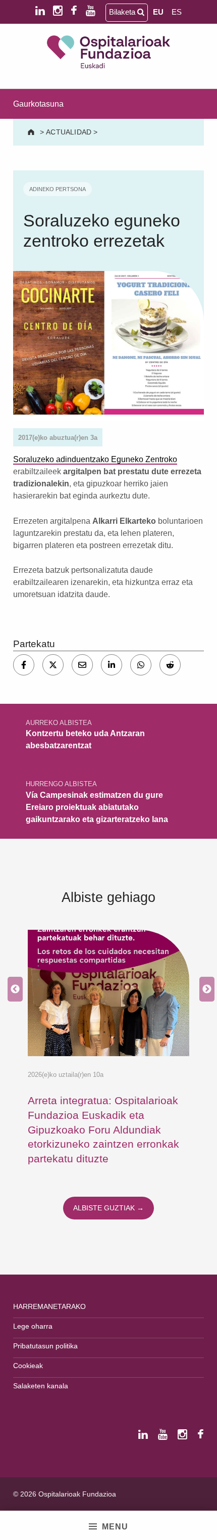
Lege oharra (32, 1326)
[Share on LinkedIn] (111, 664)
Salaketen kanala (40, 1386)
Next (204, 989)
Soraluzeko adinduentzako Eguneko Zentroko (95, 459)
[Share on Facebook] (23, 664)
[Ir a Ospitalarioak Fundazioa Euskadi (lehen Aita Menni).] (32, 132)
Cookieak (28, 1366)
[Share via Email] (82, 664)
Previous (13, 989)
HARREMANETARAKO (49, 1306)
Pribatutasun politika (45, 1346)
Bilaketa (123, 12)
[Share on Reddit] (170, 664)
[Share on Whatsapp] (140, 664)
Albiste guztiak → (108, 1208)
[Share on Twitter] (53, 664)
